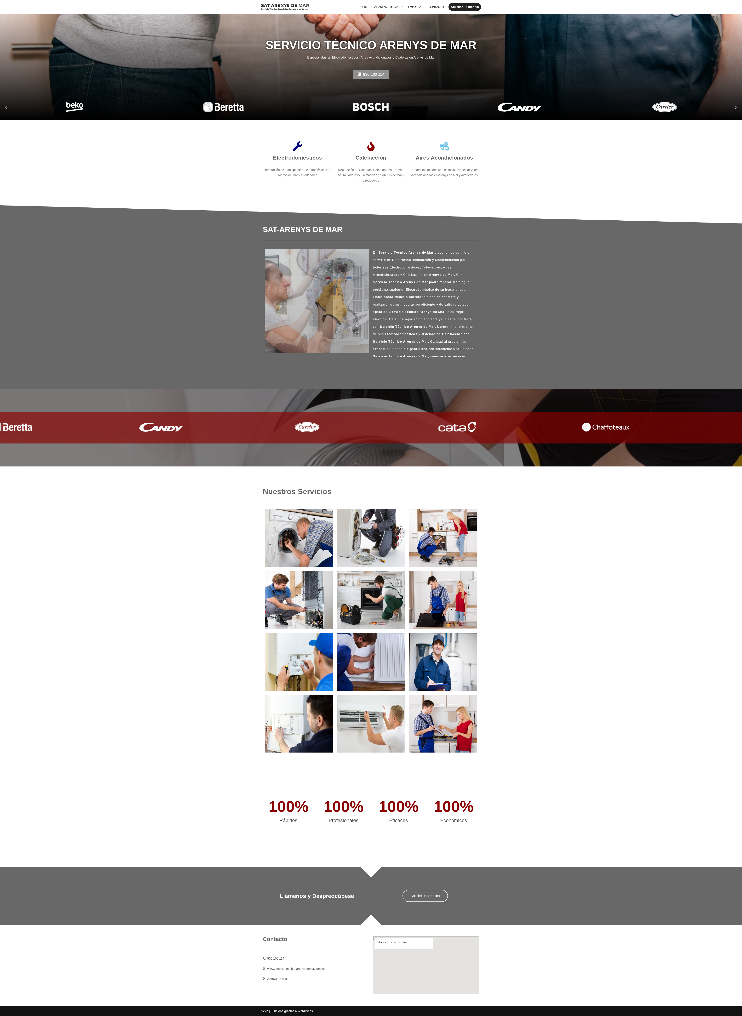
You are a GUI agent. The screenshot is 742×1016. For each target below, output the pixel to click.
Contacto (436, 6)
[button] (402, 7)
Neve (264, 1011)
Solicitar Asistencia (465, 6)
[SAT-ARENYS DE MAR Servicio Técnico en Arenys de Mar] (285, 6)
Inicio (363, 6)
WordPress (305, 1011)
